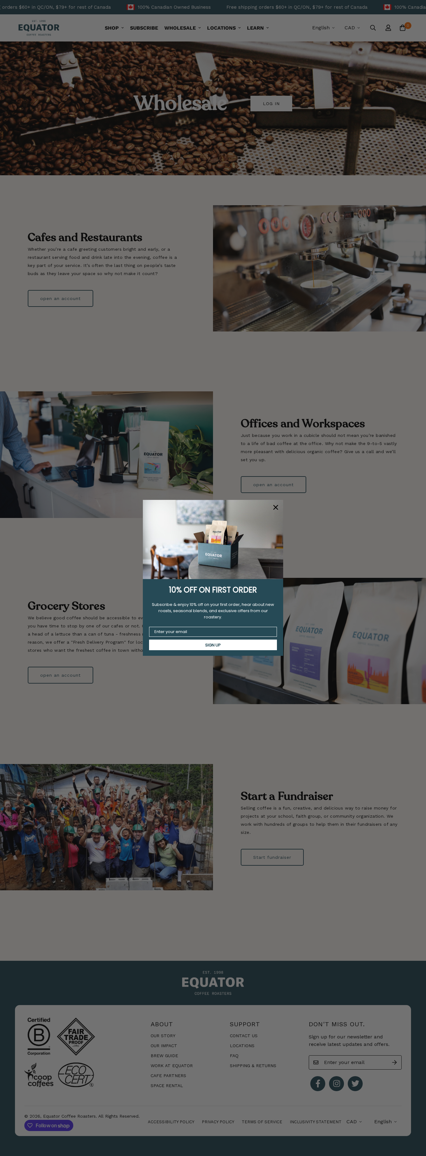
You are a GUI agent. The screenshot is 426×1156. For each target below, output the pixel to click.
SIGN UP (213, 645)
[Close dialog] (276, 507)
